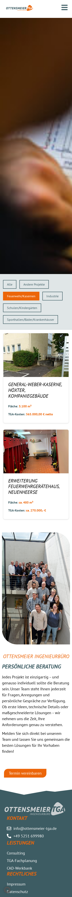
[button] (7, 890)
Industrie (52, 296)
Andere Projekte (34, 284)
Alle (9, 284)
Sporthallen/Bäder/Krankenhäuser (30, 320)
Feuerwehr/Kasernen (21, 296)
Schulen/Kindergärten (22, 308)
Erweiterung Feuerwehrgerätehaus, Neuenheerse (33, 486)
